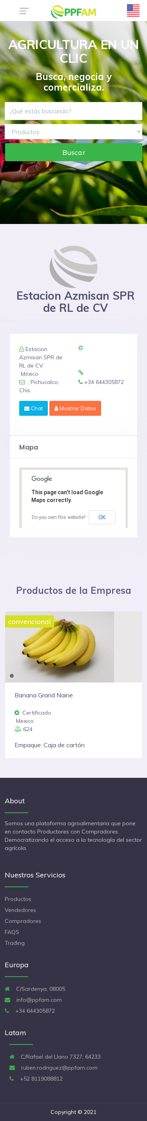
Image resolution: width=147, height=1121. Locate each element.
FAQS (12, 931)
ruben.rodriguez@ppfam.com (59, 1067)
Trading (15, 942)
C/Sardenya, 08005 (40, 988)
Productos (18, 899)
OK (101, 517)
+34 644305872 (34, 1010)
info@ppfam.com (38, 999)
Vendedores (20, 910)
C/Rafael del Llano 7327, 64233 (60, 1056)
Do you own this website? (58, 517)
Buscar (73, 152)
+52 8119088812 (40, 1078)
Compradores (23, 920)
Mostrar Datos (77, 408)
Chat (36, 408)
